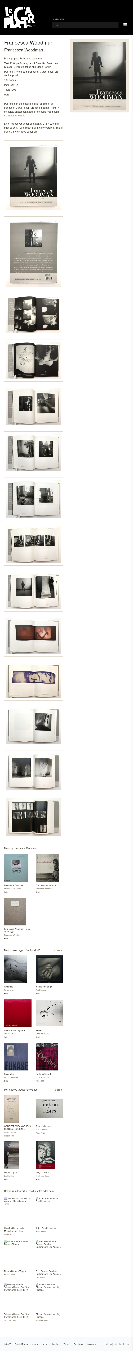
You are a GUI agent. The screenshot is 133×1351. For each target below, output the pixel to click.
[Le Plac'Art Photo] (20, 17)
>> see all (58, 950)
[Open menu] (125, 24)
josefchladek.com (120, 1344)
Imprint (35, 1344)
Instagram (91, 1344)
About (45, 1344)
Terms (66, 1344)
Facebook (78, 1344)
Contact (55, 1344)
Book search (58, 19)
